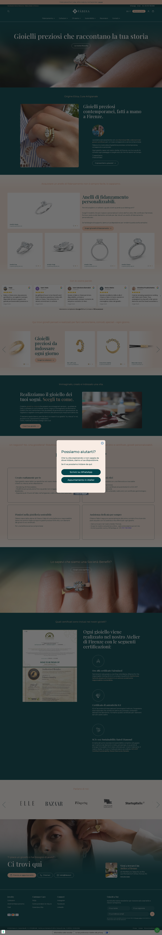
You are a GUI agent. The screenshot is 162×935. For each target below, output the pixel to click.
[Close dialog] (102, 443)
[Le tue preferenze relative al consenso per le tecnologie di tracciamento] (3, 931)
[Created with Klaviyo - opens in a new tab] (81, 494)
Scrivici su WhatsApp (81, 472)
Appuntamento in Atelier (81, 480)
